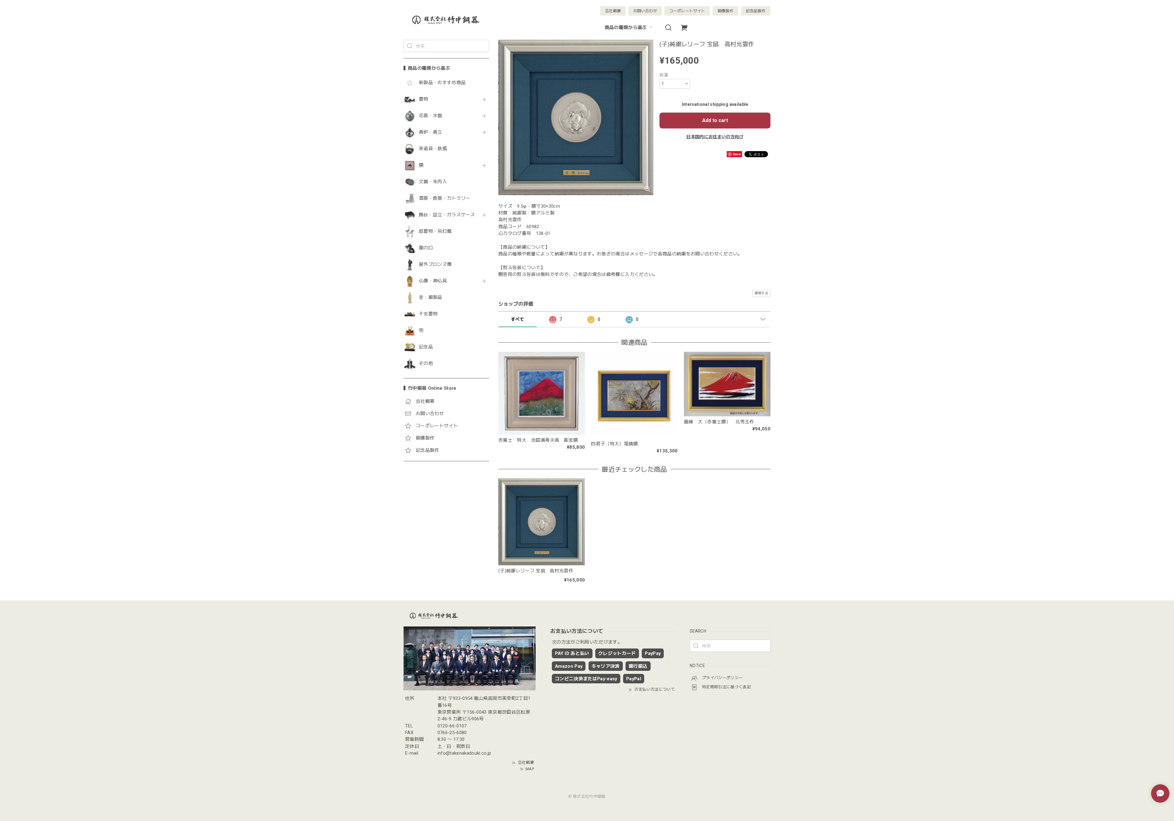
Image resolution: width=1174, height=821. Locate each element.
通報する (761, 293)
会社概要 (613, 11)
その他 (426, 363)
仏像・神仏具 (433, 281)
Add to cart (715, 120)
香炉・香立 (430, 132)
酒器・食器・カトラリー (445, 198)
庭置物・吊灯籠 (435, 231)
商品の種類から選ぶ (626, 27)
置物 (423, 99)
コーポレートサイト (687, 11)
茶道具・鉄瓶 (433, 148)
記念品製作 (756, 11)
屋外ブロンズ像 (435, 264)
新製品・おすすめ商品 (442, 82)
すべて (517, 319)
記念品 (426, 347)
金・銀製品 (430, 297)
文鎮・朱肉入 (433, 181)
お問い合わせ (645, 11)
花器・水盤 (430, 115)
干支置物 (428, 314)
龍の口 (426, 248)
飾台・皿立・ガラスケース (447, 214)
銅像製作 (725, 11)
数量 (663, 74)
